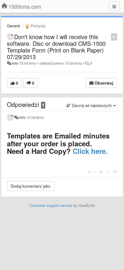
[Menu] (114, 6)
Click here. (90, 151)
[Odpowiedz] (89, 171)
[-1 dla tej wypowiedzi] (115, 171)
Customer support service (50, 205)
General (13, 25)
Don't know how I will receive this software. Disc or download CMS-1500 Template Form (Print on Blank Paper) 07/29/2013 (56, 46)
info (15, 63)
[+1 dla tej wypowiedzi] (101, 171)
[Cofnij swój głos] (108, 171)
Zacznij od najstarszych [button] (92, 105)
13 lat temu (35, 117)
